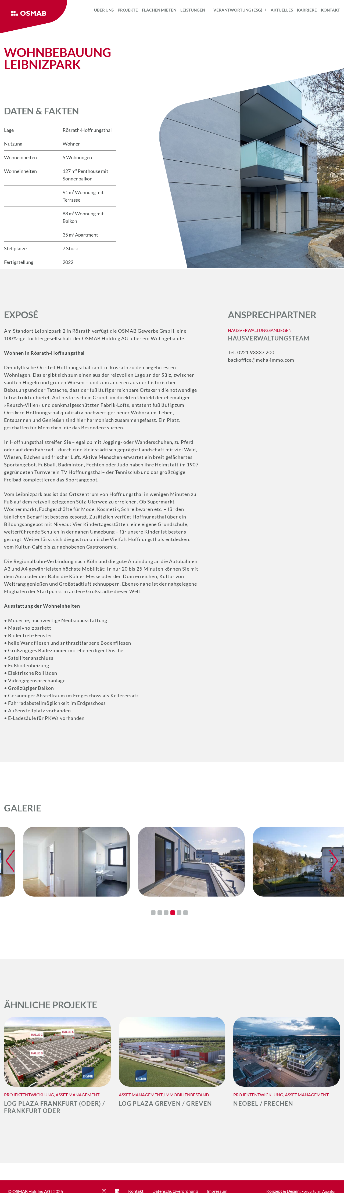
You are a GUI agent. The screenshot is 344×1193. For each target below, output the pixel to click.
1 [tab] (153, 912)
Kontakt (330, 10)
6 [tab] (185, 912)
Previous (10, 860)
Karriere (307, 10)
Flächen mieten (159, 10)
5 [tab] (179, 912)
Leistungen (192, 10)
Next (333, 860)
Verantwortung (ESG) (237, 10)
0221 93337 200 (255, 352)
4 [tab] (172, 912)
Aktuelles (282, 10)
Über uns (104, 10)
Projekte (128, 10)
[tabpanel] (57, 862)
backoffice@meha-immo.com (261, 360)
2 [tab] (159, 912)
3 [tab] (166, 912)
